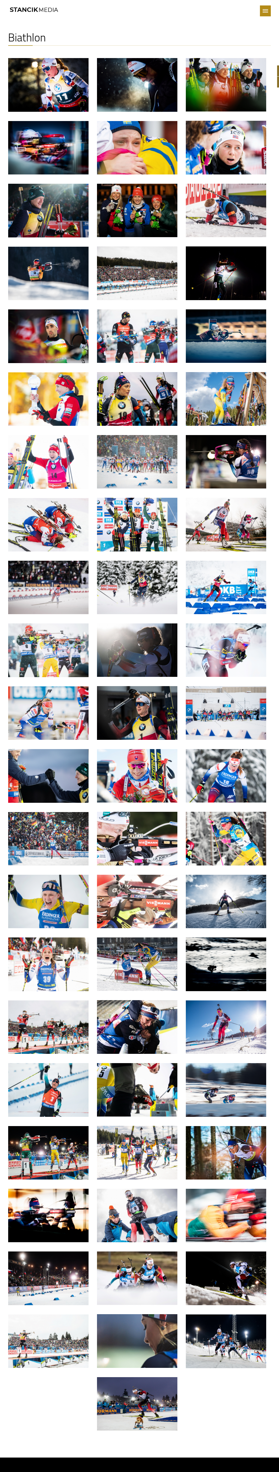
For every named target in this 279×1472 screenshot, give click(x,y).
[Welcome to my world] (35, 7)
